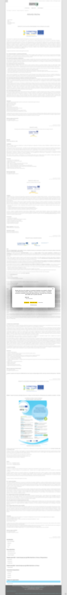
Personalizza (40, 302)
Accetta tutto (26, 302)
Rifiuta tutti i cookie (33, 302)
